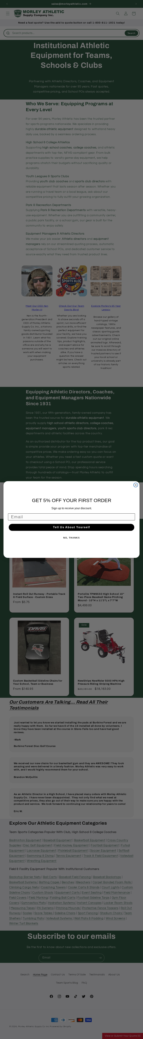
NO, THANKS (71, 538)
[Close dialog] (136, 485)
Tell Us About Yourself (71, 527)
